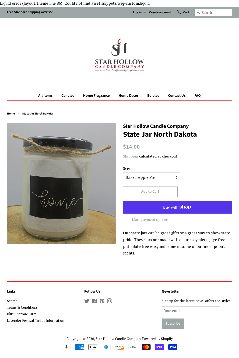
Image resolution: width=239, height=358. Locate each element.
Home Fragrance (96, 95)
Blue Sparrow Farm (21, 314)
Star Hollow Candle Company (118, 339)
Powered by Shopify (157, 339)
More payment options (150, 219)
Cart (186, 12)
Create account (160, 12)
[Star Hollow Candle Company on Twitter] (86, 302)
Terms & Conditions (22, 307)
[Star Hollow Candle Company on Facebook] (94, 302)
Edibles (153, 95)
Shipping (130, 156)
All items (45, 95)
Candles (67, 95)
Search (12, 301)
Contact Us (177, 95)
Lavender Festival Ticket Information (35, 320)
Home (11, 113)
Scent (128, 168)
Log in (137, 12)
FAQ (197, 95)
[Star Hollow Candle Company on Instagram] (109, 302)
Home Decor (128, 95)
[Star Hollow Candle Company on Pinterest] (102, 302)
